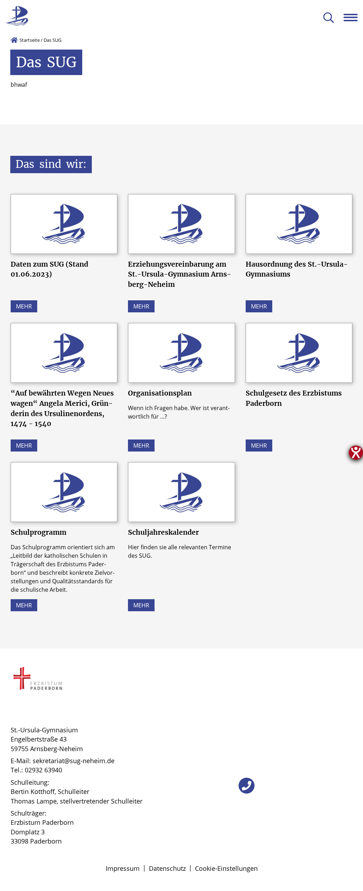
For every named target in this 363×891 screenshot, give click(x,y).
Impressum (123, 868)
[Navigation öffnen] (353, 17)
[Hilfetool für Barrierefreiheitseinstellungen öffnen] (356, 453)
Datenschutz (167, 868)
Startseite (29, 40)
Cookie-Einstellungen (226, 868)
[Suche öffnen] (328, 18)
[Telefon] (247, 786)
